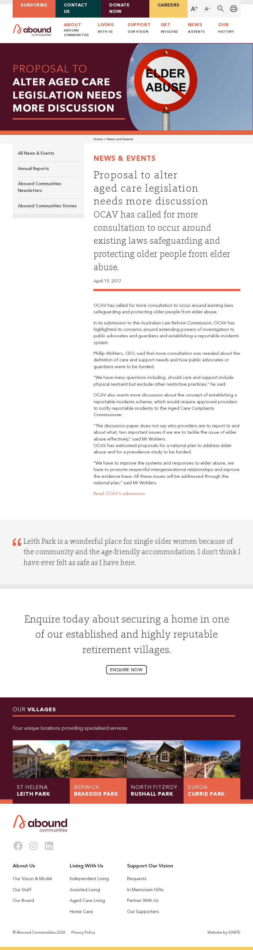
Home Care (81, 912)
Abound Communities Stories (47, 206)
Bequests (137, 879)
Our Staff (22, 890)
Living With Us (86, 866)
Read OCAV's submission (119, 494)
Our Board (23, 901)
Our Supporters (143, 912)
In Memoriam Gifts (145, 890)
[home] (32, 30)
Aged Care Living (87, 901)
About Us (24, 866)
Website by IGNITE (223, 933)
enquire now (126, 670)
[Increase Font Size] (194, 9)
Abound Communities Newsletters (39, 187)
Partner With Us (143, 901)
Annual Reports (33, 169)
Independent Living (89, 879)
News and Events (120, 139)
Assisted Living (85, 890)
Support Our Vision (150, 866)
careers (169, 5)
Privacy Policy (83, 933)
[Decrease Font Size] (207, 9)
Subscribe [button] (34, 5)
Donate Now (119, 8)
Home (97, 139)
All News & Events (36, 153)
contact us (76, 8)
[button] (220, 9)
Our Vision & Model (32, 879)
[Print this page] (233, 9)
